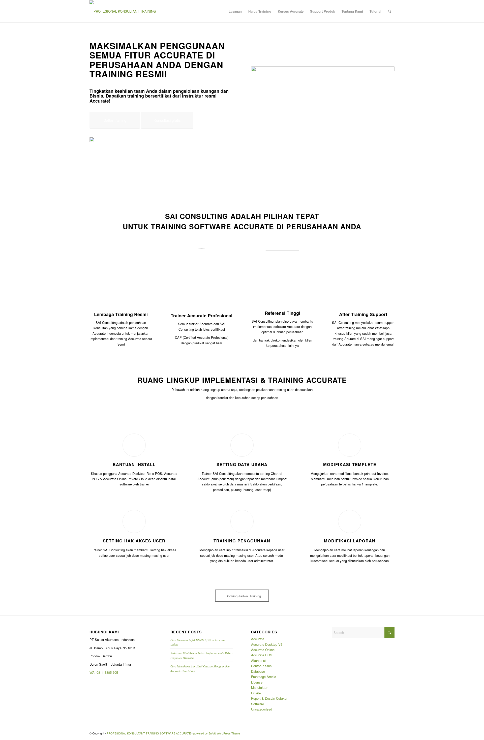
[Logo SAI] (122, 11)
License (256, 682)
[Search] (390, 11)
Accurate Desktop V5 (266, 644)
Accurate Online (263, 649)
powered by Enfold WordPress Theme (216, 733)
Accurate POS (261, 655)
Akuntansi (258, 660)
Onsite (256, 693)
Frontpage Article (263, 676)
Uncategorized (261, 709)
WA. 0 (93, 672)
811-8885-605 (108, 672)
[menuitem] (235, 11)
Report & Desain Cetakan (269, 698)
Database (258, 671)
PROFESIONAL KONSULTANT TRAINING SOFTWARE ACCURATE (149, 733)
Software (257, 703)
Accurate (257, 638)
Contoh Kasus (261, 665)
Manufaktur (259, 687)
